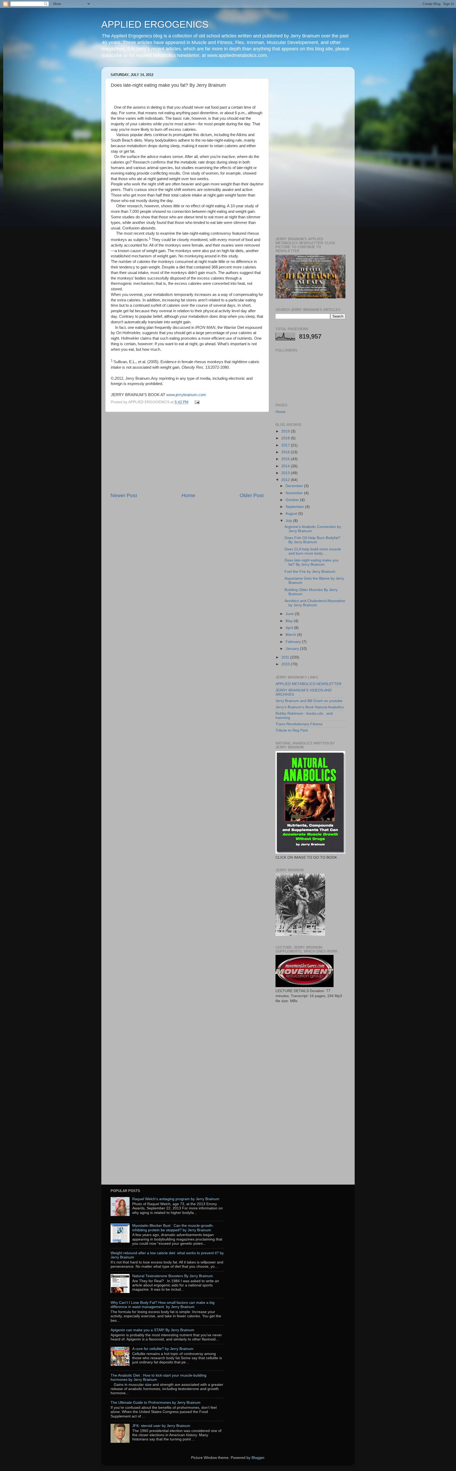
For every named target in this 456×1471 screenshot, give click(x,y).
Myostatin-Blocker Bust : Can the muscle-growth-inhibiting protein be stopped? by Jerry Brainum (173, 1228)
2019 (286, 431)
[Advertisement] (187, 452)
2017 (286, 445)
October (293, 500)
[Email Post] (196, 402)
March (291, 635)
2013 (286, 473)
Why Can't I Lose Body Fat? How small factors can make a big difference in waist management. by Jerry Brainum (163, 1305)
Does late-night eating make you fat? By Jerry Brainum (311, 562)
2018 (286, 438)
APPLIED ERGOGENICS (154, 24)
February (294, 642)
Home (188, 495)
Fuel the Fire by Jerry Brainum (309, 572)
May (290, 621)
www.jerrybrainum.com (186, 395)
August (292, 514)
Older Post (252, 495)
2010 (286, 664)
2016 (286, 452)
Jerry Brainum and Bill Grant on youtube (309, 701)
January (293, 649)
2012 (286, 480)
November (295, 493)
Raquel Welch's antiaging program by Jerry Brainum (175, 1199)
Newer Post (124, 495)
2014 (286, 466)
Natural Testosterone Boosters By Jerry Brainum (172, 1276)
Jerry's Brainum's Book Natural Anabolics (310, 707)
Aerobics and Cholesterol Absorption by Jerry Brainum (314, 603)
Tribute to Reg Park (292, 730)
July (289, 521)
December (295, 486)
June (290, 614)
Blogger (257, 1458)
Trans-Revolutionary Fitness (299, 724)
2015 (286, 459)
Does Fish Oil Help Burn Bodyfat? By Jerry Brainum (312, 540)
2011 (285, 657)
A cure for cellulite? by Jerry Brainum (162, 1349)
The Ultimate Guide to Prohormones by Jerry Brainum (156, 1403)
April (290, 628)
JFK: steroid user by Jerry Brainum (161, 1426)
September (295, 507)
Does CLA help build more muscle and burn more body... (312, 551)
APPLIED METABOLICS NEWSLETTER (308, 684)
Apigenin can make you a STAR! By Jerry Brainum (152, 1330)
